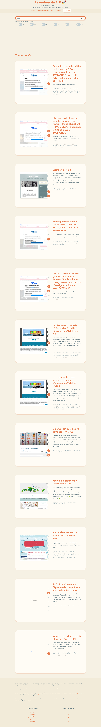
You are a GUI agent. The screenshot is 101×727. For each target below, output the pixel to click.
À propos (58, 10)
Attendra (71, 404)
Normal (60, 146)
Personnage (76, 450)
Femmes (64, 354)
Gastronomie (56, 503)
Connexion (67, 10)
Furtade (72, 89)
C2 (49, 71)
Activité (55, 88)
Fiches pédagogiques (43, 10)
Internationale (70, 552)
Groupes (56, 91)
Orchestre (75, 653)
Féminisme (56, 552)
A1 (49, 92)
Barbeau (60, 188)
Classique (68, 652)
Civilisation (72, 551)
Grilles (59, 450)
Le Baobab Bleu (70, 557)
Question (55, 605)
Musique (61, 653)
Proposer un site (32, 718)
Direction (56, 145)
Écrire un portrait (62, 170)
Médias (55, 92)
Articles (68, 502)
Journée (55, 554)
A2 (49, 88)
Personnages (56, 451)
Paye (77, 354)
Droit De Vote (56, 354)
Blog (52, 10)
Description (56, 297)
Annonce (55, 241)
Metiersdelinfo (68, 92)
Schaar (77, 407)
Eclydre (71, 297)
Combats (71, 352)
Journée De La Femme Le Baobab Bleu (69, 554)
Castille (77, 404)
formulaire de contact (43, 695)
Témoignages (62, 357)
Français (68, 243)
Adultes (64, 352)
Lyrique (55, 653)
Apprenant (75, 88)
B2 (49, 79)
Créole (55, 243)
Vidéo (61, 408)
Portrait (61, 189)
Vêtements (64, 451)
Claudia (66, 188)
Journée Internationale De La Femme (61, 555)
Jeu (63, 503)
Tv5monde (56, 94)
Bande (70, 241)
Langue (75, 243)
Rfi (68, 605)
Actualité (62, 88)
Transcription (74, 605)
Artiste (62, 652)
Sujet (76, 92)
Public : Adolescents (58, 355)
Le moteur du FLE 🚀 (50, 2)
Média (78, 91)
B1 (49, 84)
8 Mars (55, 551)
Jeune (69, 145)
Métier (61, 92)
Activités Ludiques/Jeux (59, 502)
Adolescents (56, 352)
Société (55, 357)
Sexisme (77, 355)
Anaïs (68, 88)
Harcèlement (71, 354)
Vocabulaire (56, 654)
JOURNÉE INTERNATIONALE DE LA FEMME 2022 (66, 535)
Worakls (63, 654)
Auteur (55, 89)
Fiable (67, 89)
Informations (63, 91)
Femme (62, 145)
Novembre (68, 653)
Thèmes (32, 714)
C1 (49, 75)
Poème (62, 244)
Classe (76, 241)
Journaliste (72, 91)
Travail (70, 357)
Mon (54, 146)
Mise (75, 145)
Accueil (33, 10)
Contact (32, 719)
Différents (61, 89)
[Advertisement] (50, 37)
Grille (54, 450)
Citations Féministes (63, 551)
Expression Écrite (74, 188)
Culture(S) (76, 502)
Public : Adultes (69, 355)
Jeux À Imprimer (67, 450)
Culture (77, 352)
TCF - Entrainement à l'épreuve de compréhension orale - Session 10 (66, 587)
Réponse (63, 605)
